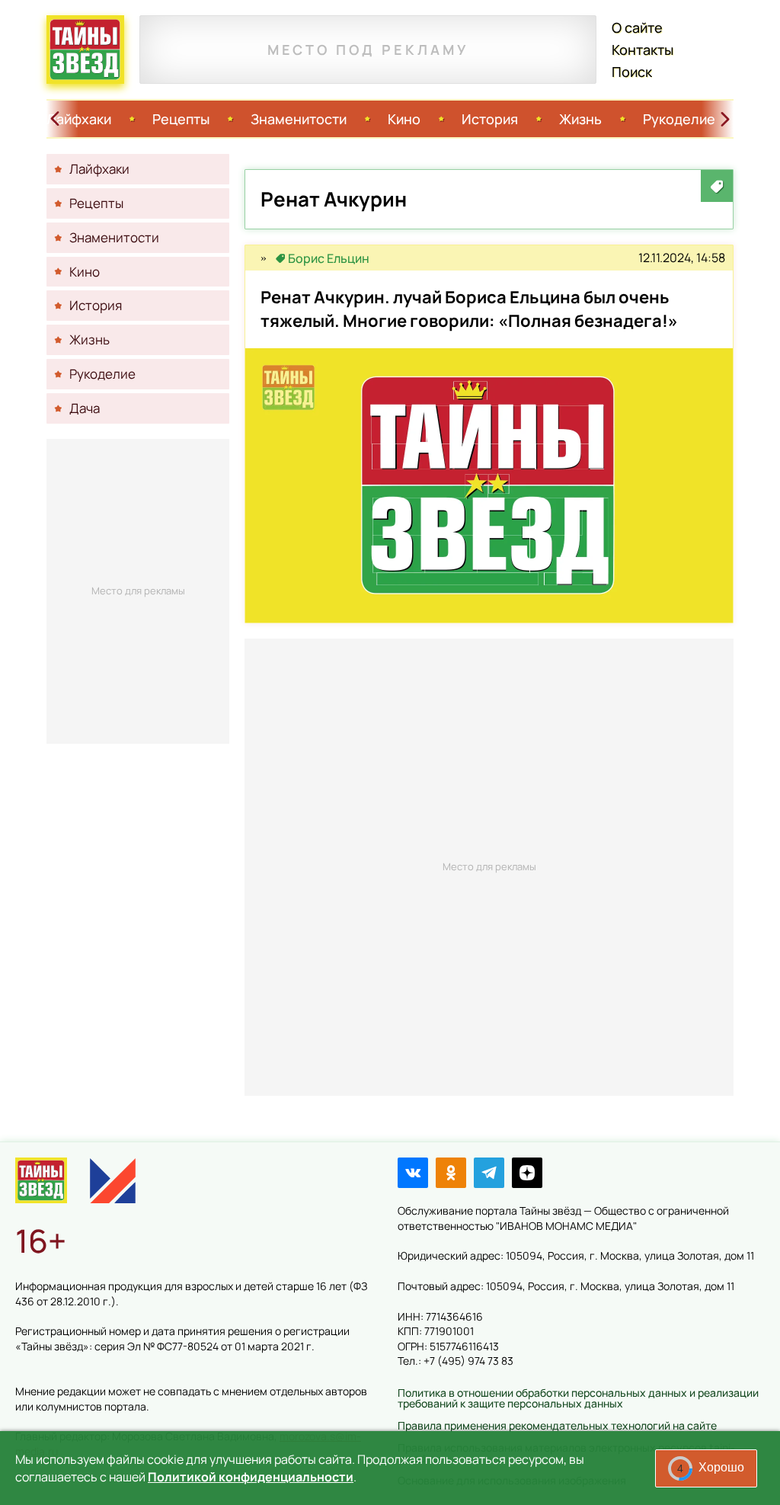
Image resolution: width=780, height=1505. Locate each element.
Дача (84, 408)
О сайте (637, 27)
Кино (404, 119)
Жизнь (580, 119)
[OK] (451, 1173)
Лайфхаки (78, 119)
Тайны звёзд (85, 49)
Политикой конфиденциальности (250, 1476)
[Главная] (41, 1180)
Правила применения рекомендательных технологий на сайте (557, 1425)
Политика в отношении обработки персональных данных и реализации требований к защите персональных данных (578, 1398)
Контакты (642, 49)
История (490, 119)
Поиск (632, 71)
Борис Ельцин (328, 258)
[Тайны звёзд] (263, 258)
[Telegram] (489, 1173)
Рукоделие (679, 119)
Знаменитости (299, 119)
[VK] (413, 1173)
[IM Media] (113, 1180)
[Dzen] (527, 1173)
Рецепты (180, 119)
